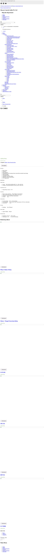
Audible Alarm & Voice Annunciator (13, 37)
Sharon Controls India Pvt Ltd (5, 7)
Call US (4, 26)
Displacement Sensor (10, 62)
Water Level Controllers (11, 59)
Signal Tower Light (10, 35)
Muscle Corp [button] (7, 76)
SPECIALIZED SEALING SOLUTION (14, 72)
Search (2, 24)
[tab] (4, 166)
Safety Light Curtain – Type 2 (12, 46)
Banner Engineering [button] (8, 44)
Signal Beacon (9, 38)
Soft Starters (9, 60)
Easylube (4, 17)
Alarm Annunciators (10, 54)
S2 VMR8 (3, 526)
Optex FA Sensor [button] (8, 61)
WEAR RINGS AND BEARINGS (13, 74)
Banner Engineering (6, 16)
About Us (6, 87)
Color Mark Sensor (10, 51)
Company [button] (4, 85)
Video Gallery (5, 89)
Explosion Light (9, 41)
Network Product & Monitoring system (13, 36)
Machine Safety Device (11, 52)
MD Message (7, 86)
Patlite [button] (6, 34)
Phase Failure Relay (6, 269)
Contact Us (4, 90)
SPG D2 (2, 423)
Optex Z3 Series (9, 65)
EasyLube (6, 81)
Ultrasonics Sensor (10, 48)
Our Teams (6, 88)
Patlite (4, 14)
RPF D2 (2, 475)
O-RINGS (8, 73)
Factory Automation (6, 18)
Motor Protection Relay (12, 162)
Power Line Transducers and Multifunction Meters (15, 58)
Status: (1, 160)
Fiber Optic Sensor (10, 49)
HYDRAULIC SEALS (11, 70)
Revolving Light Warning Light (12, 43)
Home (4, 32)
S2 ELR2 (2, 372)
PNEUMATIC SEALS (11, 71)
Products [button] (4, 33)
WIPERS (8, 75)
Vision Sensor (9, 50)
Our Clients (4, 84)
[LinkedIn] (3, 3)
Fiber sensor (9, 63)
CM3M (8, 77)
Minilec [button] (6, 53)
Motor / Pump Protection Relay (12, 57)
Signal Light (9, 39)
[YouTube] (6, 3)
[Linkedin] (1, 536)
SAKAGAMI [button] (7, 69)
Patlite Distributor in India (7, 91)
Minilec (4, 15)
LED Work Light (10, 42)
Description (4, 165)
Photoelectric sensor (10, 45)
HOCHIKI (4, 19)
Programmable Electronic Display (10, 83)
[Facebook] (1, 3)
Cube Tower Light (10, 40)
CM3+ (8, 78)
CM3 (8, 79)
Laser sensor (9, 47)
